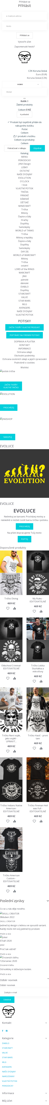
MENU (24, 156)
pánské (24, 279)
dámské (24, 283)
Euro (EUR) (41, 74)
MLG (24, 304)
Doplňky (24, 223)
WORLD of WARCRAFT (24, 255)
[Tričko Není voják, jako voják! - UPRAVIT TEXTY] (11, 698)
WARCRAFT (24, 272)
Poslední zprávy (12, 901)
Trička (24, 209)
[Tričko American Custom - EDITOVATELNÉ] (11, 838)
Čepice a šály (24, 216)
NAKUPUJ (7, 437)
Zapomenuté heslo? (24, 46)
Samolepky (24, 227)
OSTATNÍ (24, 170)
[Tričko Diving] (11, 561)
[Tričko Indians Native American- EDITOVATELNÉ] (11, 768)
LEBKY (24, 167)
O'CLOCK (24, 181)
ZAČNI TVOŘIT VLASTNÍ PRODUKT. (24, 327)
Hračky (24, 220)
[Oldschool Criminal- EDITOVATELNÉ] (11, 628)
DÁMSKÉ (24, 198)
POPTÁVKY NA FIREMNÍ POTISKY (24, 335)
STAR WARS (24, 300)
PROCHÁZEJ (8, 407)
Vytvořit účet (24, 41)
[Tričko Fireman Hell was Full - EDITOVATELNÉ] (38, 768)
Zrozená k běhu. (7, 965)
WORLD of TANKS (24, 230)
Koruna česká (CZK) (37, 77)
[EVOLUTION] (7, 393)
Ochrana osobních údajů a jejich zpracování (24, 359)
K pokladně (24, 114)
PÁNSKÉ (24, 195)
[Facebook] (2, 1031)
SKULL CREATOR (7, 921)
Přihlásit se (24, 35)
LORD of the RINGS (24, 269)
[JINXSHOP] (24, 57)
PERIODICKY (24, 160)
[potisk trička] (7, 371)
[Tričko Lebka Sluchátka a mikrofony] (38, 628)
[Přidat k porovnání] (14, 608)
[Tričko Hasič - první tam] (38, 698)
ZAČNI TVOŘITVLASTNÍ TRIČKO (11, 386)
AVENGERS (24, 307)
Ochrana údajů (24, 352)
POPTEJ (24, 539)
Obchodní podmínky (24, 355)
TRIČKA (24, 191)
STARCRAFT (25, 293)
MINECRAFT (24, 205)
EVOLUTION (24, 177)
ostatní (24, 265)
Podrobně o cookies (24, 362)
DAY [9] (24, 251)
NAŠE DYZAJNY (24, 174)
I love (24, 184)
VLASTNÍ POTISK (24, 188)
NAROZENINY (8, 1076)
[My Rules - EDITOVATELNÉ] (38, 561)
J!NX (24, 276)
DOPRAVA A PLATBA (24, 341)
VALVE (24, 297)
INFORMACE (24, 348)
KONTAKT (24, 345)
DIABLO (25, 286)
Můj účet (7, 1100)
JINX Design (25, 163)
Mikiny (24, 212)
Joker (2, 945)
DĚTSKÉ (24, 202)
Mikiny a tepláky (24, 237)
